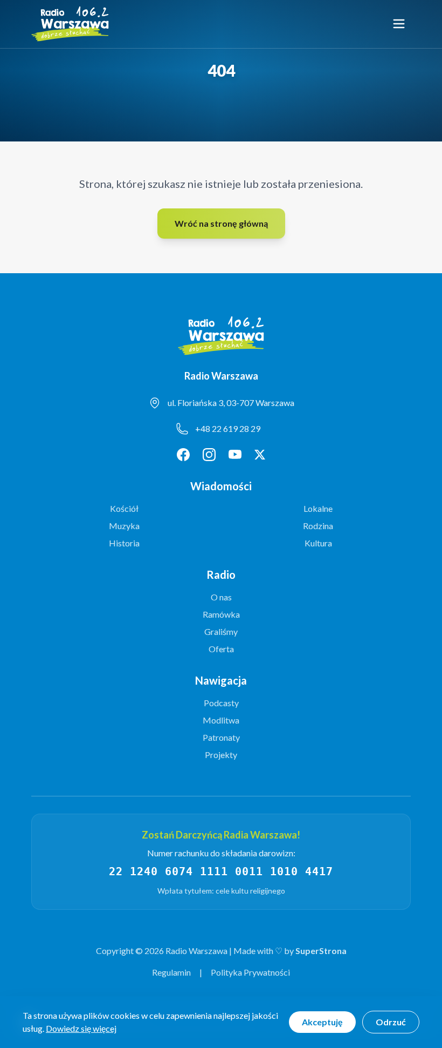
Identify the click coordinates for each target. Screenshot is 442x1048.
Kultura (318, 543)
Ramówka (221, 614)
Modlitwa (221, 720)
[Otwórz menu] (399, 24)
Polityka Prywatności (250, 972)
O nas (221, 597)
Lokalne (318, 508)
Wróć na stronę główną (221, 223)
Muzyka (124, 525)
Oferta (221, 649)
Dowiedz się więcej (81, 1028)
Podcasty (221, 703)
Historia (124, 543)
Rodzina (318, 525)
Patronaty (221, 737)
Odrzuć (391, 1022)
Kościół (124, 508)
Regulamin (171, 972)
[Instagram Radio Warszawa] (209, 454)
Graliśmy (221, 631)
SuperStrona (321, 950)
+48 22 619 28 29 (227, 428)
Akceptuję (322, 1022)
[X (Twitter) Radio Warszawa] (259, 454)
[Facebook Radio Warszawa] (183, 454)
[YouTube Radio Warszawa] (235, 454)
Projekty (221, 754)
